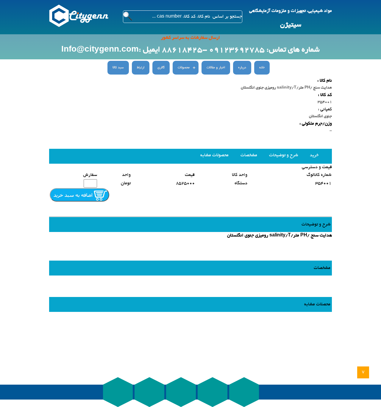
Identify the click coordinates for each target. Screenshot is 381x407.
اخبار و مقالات (216, 67)
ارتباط (140, 67)
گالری (161, 67)
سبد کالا (118, 67)
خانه (262, 67)
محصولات (184, 67)
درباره (242, 67)
